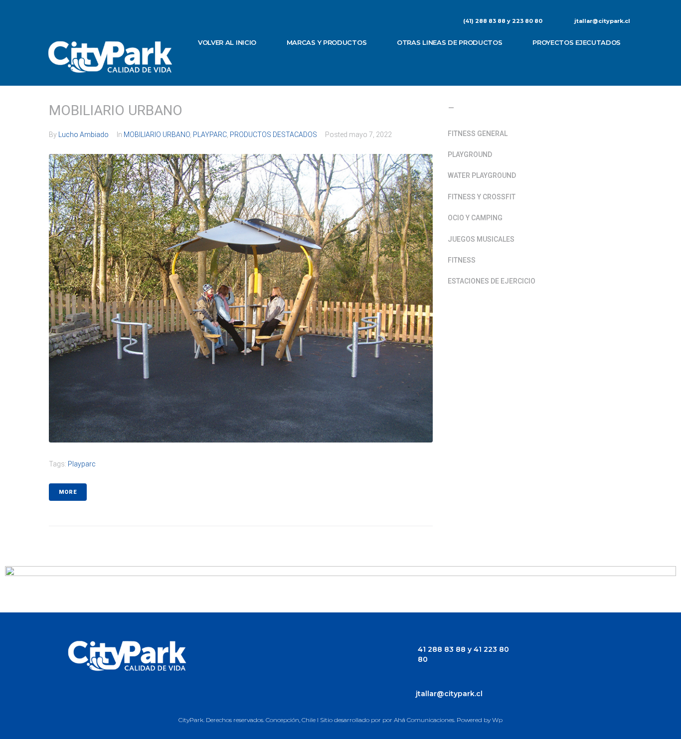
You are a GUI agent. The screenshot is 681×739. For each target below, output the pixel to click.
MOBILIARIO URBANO (115, 110)
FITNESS (462, 260)
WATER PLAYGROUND (482, 175)
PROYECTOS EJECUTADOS (576, 42)
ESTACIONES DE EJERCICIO (491, 281)
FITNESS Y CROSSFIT (481, 197)
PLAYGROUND (470, 154)
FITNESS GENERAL (478, 134)
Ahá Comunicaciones (424, 720)
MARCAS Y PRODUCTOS (327, 42)
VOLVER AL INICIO (227, 42)
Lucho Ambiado (83, 135)
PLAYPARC (210, 135)
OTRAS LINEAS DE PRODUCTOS (450, 42)
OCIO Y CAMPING (475, 218)
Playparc (82, 464)
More (68, 492)
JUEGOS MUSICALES (481, 239)
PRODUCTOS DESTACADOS (273, 135)
